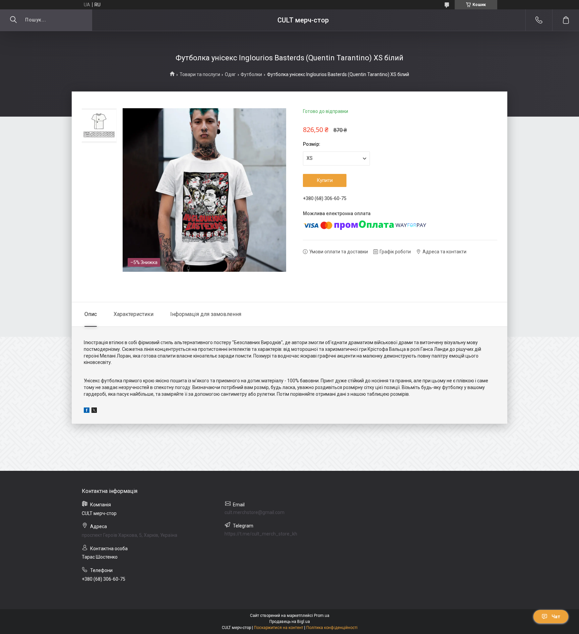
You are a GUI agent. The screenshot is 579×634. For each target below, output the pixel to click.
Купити (325, 180)
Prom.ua (321, 615)
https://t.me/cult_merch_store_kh (260, 533)
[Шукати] (13, 20)
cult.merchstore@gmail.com (254, 512)
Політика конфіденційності (332, 627)
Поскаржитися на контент (278, 627)
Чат (556, 616)
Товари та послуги (200, 74)
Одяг (230, 74)
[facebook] (86, 411)
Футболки (251, 74)
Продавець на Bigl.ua (289, 621)
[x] (94, 411)
